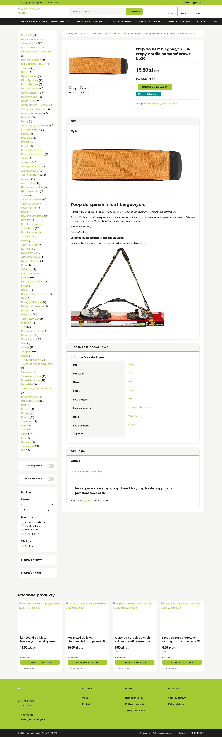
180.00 (131, 373)
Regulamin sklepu (134, 698)
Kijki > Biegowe (126, 33)
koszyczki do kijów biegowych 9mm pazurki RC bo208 (87, 639)
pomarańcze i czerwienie (140, 407)
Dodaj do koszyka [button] (40, 662)
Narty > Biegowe (169, 103)
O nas (85, 698)
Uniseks (131, 390)
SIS (215, 21)
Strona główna (72, 33)
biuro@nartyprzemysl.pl (194, 3)
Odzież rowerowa (179, 21)
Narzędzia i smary (149, 21)
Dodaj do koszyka (155, 87)
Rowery (202, 21)
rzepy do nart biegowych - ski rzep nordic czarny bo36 (181, 639)
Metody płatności (176, 704)
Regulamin (145, 733)
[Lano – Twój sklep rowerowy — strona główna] (34, 11)
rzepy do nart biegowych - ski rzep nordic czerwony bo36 (133, 639)
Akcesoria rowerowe (89, 21)
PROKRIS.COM (197, 733)
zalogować (86, 500)
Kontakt (86, 704)
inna (130, 381)
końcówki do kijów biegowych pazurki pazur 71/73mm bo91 (37, 639)
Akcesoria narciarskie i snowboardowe (44, 21)
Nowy (130, 364)
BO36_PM (132, 416)
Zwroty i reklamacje (135, 710)
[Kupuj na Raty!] (168, 94)
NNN (130, 399)
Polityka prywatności (135, 704)
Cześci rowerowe (121, 21)
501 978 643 (53, 3)
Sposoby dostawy (177, 698)
